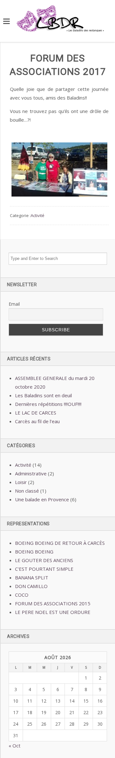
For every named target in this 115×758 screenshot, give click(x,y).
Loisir (21, 482)
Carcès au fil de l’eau (37, 421)
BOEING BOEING (34, 551)
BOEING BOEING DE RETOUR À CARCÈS (60, 543)
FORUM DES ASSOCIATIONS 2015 (52, 603)
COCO (21, 595)
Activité (37, 215)
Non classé (27, 491)
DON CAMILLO (31, 586)
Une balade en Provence (42, 499)
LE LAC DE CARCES (35, 412)
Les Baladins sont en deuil (43, 395)
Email (14, 304)
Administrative (31, 473)
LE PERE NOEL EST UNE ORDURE (52, 612)
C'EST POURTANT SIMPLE (44, 569)
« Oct (14, 745)
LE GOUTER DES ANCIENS (44, 560)
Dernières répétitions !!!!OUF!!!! (48, 404)
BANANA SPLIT (31, 577)
